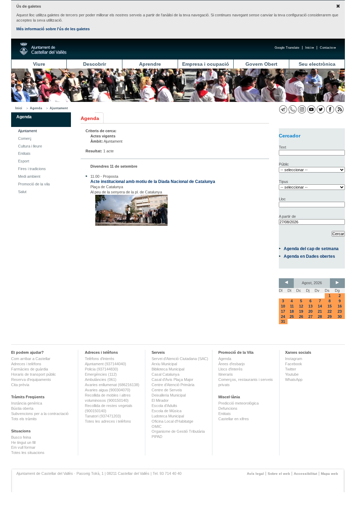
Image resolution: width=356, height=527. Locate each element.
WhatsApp (293, 379)
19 (301, 311)
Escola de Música (166, 411)
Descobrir (94, 64)
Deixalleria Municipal (169, 395)
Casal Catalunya (165, 374)
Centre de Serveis (167, 390)
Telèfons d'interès (99, 359)
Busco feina (21, 437)
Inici (308, 47)
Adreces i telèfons (26, 364)
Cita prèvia (20, 385)
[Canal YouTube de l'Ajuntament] (311, 109)
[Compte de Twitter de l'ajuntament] (321, 109)
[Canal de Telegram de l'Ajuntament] (283, 109)
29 (329, 316)
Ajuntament (59, 108)
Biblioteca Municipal (168, 369)
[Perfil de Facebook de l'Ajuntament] (330, 109)
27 (310, 316)
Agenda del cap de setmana (311, 248)
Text (282, 147)
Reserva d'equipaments (31, 379)
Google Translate (287, 47)
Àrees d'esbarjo (231, 364)
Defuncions (227, 408)
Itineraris (225, 374)
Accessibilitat (305, 474)
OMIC (157, 426)
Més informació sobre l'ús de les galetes (53, 29)
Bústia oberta (22, 408)
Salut (22, 192)
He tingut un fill (23, 442)
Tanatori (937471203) (103, 416)
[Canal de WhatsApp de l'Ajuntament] (293, 109)
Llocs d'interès (230, 369)
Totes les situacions (27, 452)
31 (283, 321)
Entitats (24, 153)
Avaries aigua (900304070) (107, 390)
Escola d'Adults (164, 406)
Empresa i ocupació (205, 64)
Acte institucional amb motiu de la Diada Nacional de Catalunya (152, 181)
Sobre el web (279, 474)
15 (329, 306)
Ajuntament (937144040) (105, 364)
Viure (39, 64)
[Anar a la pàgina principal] (42, 49)
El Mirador (160, 400)
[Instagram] (302, 109)
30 (340, 316)
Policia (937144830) (101, 369)
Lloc (282, 199)
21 (320, 311)
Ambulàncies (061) (100, 379)
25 (292, 316)
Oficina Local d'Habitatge (172, 421)
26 (301, 316)
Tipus (283, 181)
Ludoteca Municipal (168, 416)
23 (340, 311)
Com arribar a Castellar (30, 359)
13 (310, 306)
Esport (23, 161)
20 (310, 311)
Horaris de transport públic (33, 374)
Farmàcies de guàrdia (29, 369)
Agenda (36, 108)
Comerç (25, 138)
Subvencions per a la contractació (39, 414)
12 (301, 306)
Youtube (292, 374)
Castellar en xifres (233, 419)
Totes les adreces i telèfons (108, 421)
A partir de (287, 216)
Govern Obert (261, 64)
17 (283, 311)
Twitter (290, 369)
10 (283, 306)
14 (320, 306)
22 (329, 311)
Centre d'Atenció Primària (173, 385)
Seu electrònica (317, 64)
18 (292, 311)
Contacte (326, 47)
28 (320, 316)
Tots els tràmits (24, 419)
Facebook (293, 364)
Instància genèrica (26, 403)
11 (292, 306)
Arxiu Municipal (164, 364)
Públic (284, 164)
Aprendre (150, 64)
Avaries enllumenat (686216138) (112, 385)
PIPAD (157, 436)
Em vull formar (23, 447)
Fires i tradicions (32, 169)
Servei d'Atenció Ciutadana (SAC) (180, 359)
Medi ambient (29, 176)
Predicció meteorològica (238, 403)
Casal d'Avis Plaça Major (172, 379)
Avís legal (255, 474)
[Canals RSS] (339, 109)
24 (283, 316)
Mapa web (329, 474)
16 (340, 306)
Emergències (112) (101, 374)
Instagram (293, 359)
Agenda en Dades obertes (309, 256)
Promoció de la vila (34, 184)
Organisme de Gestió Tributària (178, 431)
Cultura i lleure (30, 146)
